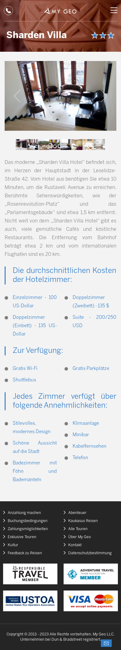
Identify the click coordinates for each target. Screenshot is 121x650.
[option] (60, 96)
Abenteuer (77, 513)
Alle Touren (77, 529)
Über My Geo (79, 537)
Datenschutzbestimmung (90, 553)
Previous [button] (17, 96)
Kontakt (75, 545)
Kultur (13, 545)
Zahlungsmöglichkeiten (28, 529)
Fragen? (106, 643)
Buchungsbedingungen (27, 521)
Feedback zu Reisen (25, 553)
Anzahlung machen (24, 513)
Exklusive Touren (22, 537)
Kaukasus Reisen (83, 521)
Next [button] (104, 96)
